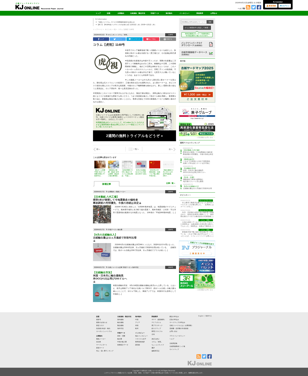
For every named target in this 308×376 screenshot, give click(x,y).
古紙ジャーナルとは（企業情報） (181, 325)
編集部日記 (155, 351)
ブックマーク (135, 39)
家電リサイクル (157, 331)
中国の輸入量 (122, 342)
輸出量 (120, 229)
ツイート (119, 39)
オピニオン (112, 35)
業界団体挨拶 (140, 342)
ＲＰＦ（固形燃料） (159, 319)
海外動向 (169, 13)
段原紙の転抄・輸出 (103, 328)
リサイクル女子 (140, 339)
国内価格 (120, 319)
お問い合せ (173, 331)
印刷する (169, 39)
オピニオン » (185, 195)
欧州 (136, 328)
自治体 (98, 342)
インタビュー (184, 13)
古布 (153, 334)
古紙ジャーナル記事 (115, 267)
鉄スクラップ (156, 328)
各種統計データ (122, 345)
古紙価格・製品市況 (137, 13)
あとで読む (152, 39)
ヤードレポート (101, 345)
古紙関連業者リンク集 (177, 346)
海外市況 (135, 267)
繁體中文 (208, 316)
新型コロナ (100, 325)
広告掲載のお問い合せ (205, 137)
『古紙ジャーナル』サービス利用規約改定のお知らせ (116, 22)
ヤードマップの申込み (177, 322)
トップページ (97, 29)
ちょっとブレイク (158, 345)
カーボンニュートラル (104, 331)
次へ (171, 149)
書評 (153, 348)
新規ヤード (100, 348)
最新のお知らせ (101, 322)
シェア (101, 39)
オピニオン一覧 (110, 29)
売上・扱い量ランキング (104, 351)
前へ (98, 149)
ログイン (285, 6)
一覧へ (136, 149)
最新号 (98, 319)
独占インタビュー (141, 336)
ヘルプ (240, 8)
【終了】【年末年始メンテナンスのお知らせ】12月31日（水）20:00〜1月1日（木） (126, 24)
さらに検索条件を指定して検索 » (197, 28)
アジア (137, 322)
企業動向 (121, 13)
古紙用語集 (173, 343)
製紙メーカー (120, 192)
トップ (98, 13)
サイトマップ (174, 349)
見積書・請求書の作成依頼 (179, 328)
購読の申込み (174, 316)
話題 (108, 13)
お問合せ (213, 13)
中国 (136, 319)
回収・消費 (121, 336)
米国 (136, 325)
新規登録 (272, 6)
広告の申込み (174, 319)
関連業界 (199, 13)
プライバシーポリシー (177, 336)
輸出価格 (120, 322)
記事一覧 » (170, 183)
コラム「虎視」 (123, 35)
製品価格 (120, 325)
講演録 (137, 345)
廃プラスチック (157, 325)
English (200, 316)
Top (302, 366)
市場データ (155, 13)
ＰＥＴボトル (156, 322)
